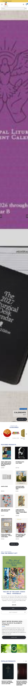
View (13, 608)
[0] (26, 4)
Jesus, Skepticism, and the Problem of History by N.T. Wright (6, 463)
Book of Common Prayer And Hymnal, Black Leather (7, 682)
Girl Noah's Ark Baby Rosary (5, 510)
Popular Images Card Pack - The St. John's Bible (6, 535)
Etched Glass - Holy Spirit (20, 462)
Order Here (14, 637)
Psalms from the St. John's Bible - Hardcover (21, 535)
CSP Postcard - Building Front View (20, 488)
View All (13, 544)
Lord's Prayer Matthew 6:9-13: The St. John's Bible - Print (21, 511)
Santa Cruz (4, 486)
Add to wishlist (13, 612)
